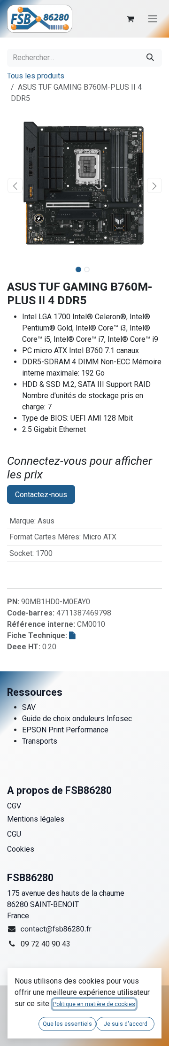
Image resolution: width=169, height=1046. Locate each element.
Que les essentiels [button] (67, 1024)
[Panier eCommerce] (130, 18)
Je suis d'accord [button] (125, 1024)
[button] (15, 185)
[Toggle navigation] (152, 19)
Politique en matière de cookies (94, 1004)
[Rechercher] (150, 58)
